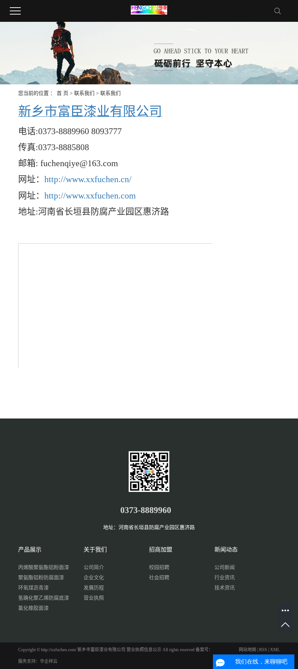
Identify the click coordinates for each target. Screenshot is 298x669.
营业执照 (94, 598)
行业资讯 (224, 577)
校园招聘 (159, 567)
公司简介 (94, 567)
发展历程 (94, 587)
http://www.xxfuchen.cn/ (88, 179)
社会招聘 (159, 577)
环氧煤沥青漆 (33, 587)
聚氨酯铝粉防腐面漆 (41, 577)
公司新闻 (224, 567)
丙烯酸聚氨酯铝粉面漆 (43, 567)
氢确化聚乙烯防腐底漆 (43, 598)
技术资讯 (224, 587)
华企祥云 (48, 661)
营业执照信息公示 (143, 649)
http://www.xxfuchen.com (90, 195)
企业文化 (94, 577)
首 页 (62, 93)
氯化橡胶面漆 (33, 608)
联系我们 (84, 93)
